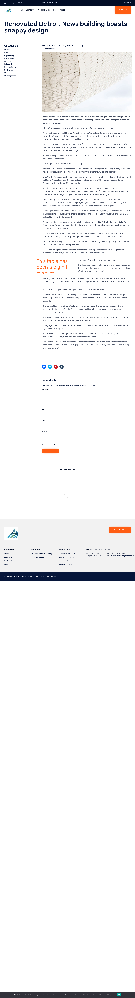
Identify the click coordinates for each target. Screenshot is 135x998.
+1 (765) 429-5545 (14, 3)
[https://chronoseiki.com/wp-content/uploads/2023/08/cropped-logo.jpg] (11, 539)
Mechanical (8, 70)
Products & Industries (46, 10)
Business (47, 45)
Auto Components (66, 557)
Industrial (8, 64)
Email (44, 420)
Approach (8, 557)
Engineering (58, 45)
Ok (119, 995)
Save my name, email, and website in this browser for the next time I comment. (66, 444)
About (6, 554)
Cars (6, 53)
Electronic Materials (67, 554)
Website (44, 431)
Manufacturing (74, 45)
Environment (9, 58)
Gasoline (7, 61)
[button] (123, 10)
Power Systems (65, 561)
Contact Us (127, 3)
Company (30, 10)
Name (44, 409)
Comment (45, 389)
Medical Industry (65, 564)
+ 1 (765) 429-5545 (117, 553)
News (6, 564)
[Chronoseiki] (7, 10)
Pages (62, 10)
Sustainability (9, 561)
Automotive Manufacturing (41, 554)
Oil (5, 73)
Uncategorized (10, 76)
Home (20, 10)
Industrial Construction (40, 557)
